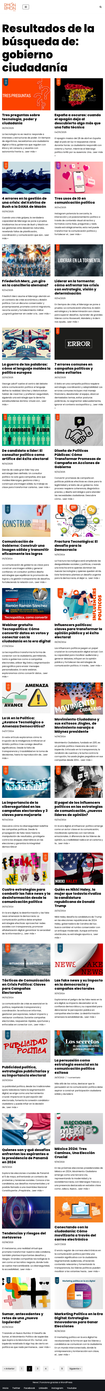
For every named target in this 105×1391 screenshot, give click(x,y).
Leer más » (30, 151)
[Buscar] (101, 7)
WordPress (66, 1382)
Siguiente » (75, 1368)
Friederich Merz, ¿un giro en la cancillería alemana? (25, 283)
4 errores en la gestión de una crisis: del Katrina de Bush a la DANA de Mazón (24, 202)
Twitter (16, 1388)
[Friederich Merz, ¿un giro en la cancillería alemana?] (26, 260)
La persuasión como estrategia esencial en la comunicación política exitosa (76, 1066)
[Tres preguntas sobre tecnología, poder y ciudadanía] (26, 94)
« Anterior (9, 1368)
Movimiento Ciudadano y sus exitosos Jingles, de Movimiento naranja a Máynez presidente (77, 725)
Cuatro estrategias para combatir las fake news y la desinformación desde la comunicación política (26, 895)
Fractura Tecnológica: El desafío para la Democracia (76, 545)
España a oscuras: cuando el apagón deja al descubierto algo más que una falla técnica (78, 121)
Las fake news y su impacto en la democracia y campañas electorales (79, 984)
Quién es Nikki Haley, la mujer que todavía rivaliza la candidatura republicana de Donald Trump (78, 897)
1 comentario (74, 1077)
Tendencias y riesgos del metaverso (24, 1235)
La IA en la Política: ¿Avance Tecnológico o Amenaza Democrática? (23, 722)
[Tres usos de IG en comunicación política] (79, 178)
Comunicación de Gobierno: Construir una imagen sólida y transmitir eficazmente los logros (25, 547)
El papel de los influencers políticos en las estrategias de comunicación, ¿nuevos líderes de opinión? (79, 808)
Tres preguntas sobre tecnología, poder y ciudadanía (21, 119)
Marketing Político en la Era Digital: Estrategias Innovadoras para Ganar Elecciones (79, 1320)
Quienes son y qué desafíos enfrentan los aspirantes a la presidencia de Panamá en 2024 (26, 1155)
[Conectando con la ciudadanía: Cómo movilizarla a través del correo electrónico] (79, 1209)
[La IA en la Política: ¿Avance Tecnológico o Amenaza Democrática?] (26, 698)
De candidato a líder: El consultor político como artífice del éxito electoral (25, 454)
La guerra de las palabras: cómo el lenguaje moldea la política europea (26, 368)
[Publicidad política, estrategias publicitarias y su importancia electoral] (26, 1046)
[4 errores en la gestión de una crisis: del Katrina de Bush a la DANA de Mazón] (26, 178)
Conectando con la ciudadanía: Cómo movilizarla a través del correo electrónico (75, 1233)
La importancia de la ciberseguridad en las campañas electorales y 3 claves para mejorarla (25, 808)
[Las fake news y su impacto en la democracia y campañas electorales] (79, 960)
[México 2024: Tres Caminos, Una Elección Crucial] (79, 1128)
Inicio (5, 1388)
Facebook (29, 1388)
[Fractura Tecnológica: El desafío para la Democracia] (79, 521)
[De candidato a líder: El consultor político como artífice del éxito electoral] (26, 430)
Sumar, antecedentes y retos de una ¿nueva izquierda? (22, 1318)
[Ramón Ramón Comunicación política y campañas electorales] (10, 7)
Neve (35, 1382)
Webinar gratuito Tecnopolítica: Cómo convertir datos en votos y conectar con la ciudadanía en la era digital (26, 633)
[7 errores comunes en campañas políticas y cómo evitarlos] (79, 344)
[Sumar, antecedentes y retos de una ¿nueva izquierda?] (26, 1293)
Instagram (57, 1388)
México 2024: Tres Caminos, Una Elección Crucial (75, 1152)
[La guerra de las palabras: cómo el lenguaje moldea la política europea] (26, 344)
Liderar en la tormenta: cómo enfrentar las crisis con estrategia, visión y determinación (77, 287)
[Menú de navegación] (26, 7)
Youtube (71, 1388)
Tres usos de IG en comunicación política (75, 200)
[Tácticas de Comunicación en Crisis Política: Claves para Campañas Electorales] (26, 960)
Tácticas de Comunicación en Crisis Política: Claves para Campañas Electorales (26, 986)
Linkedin (43, 1388)
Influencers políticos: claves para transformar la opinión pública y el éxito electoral (78, 631)
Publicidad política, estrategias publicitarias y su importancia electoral (25, 1071)
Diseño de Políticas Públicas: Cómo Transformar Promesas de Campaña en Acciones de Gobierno (78, 458)
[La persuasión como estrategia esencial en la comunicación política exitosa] (79, 1043)
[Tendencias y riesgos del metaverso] (26, 1212)
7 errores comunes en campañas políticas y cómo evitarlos (74, 368)
